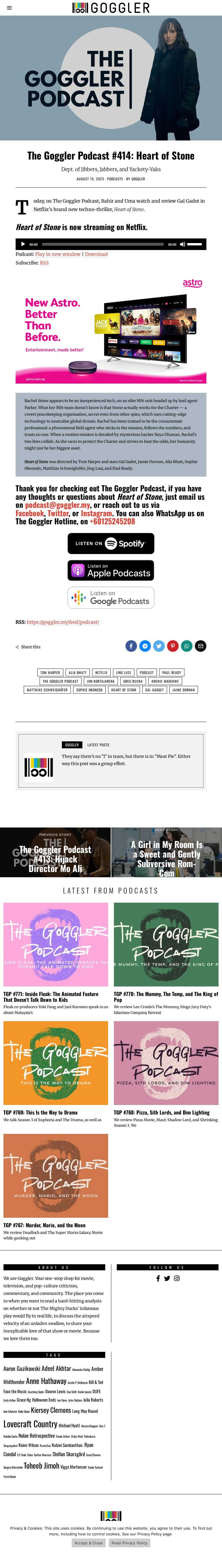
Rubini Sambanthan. (67, 1445)
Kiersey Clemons (51, 1410)
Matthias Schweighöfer (47, 689)
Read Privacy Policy (129, 1543)
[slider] (195, 243)
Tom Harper (50, 672)
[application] (111, 244)
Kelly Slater (24, 1411)
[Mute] (183, 244)
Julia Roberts (93, 1399)
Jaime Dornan (184, 689)
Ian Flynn (62, 1400)
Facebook (30, 513)
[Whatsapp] (187, 646)
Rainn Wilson (28, 1445)
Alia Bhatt (78, 672)
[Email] (200, 646)
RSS (44, 263)
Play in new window (58, 254)
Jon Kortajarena (101, 681)
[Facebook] (131, 646)
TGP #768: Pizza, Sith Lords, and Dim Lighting (162, 1112)
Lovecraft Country (30, 1423)
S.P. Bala (21, 1454)
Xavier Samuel (95, 1467)
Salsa (30, 1454)
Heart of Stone (124, 689)
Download (96, 254)
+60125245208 (112, 521)
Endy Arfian (9, 1400)
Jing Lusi (123, 672)
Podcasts (115, 178)
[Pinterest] (173, 646)
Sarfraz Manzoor (42, 1454)
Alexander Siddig (81, 1369)
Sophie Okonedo (89, 689)
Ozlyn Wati (77, 1436)
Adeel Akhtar (56, 1368)
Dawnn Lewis (55, 1391)
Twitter (58, 513)
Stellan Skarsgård (69, 1454)
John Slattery (75, 1400)
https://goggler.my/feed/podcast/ (63, 622)
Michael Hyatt (69, 1425)
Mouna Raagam (89, 1426)
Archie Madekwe (165, 681)
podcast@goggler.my (57, 504)
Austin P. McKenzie (78, 1382)
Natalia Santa (10, 1436)
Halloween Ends (44, 1399)
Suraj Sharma (93, 1454)
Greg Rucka (133, 681)
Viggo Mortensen (73, 1466)
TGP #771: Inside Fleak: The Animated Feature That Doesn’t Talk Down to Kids (50, 996)
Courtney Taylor (36, 1391)
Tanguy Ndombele (13, 1467)
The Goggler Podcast (60, 681)
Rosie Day (45, 1445)
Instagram (96, 513)
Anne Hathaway (46, 1380)
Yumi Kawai (9, 1476)
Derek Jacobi (84, 1391)
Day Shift (72, 1391)
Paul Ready (171, 672)
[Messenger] (145, 646)
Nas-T (102, 1426)
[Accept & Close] (215, 1537)
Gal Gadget (154, 689)
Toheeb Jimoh (41, 1465)
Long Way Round (85, 1411)
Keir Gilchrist (10, 1411)
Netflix (101, 672)
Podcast (147, 672)
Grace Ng (24, 1399)
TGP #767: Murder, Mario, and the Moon (44, 1225)
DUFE (96, 1391)
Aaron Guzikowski (21, 1368)
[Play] (23, 244)
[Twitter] (159, 646)
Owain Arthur (63, 1436)
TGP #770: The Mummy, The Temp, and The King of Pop (166, 996)
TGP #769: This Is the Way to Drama (40, 1112)
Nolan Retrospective (36, 1435)
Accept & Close (89, 1543)
